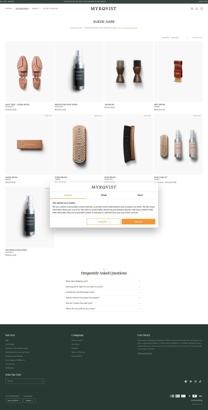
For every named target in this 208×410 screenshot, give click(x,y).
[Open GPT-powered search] (192, 8)
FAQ (7, 340)
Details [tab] (104, 195)
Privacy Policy (77, 356)
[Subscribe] (41, 381)
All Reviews (9, 368)
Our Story (76, 344)
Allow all (138, 222)
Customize (102, 222)
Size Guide (9, 344)
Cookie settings (197, 400)
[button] (9, 9)
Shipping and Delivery (14, 356)
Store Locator (77, 340)
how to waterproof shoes (127, 28)
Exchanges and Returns (15, 360)
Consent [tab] (68, 195)
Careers (75, 348)
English (28, 401)
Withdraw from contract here (17, 352)
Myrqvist (200, 404)
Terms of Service (78, 352)
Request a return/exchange (16, 348)
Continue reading (144, 353)
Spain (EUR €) (13, 401)
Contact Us (10, 364)
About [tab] (140, 195)
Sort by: (165, 38)
